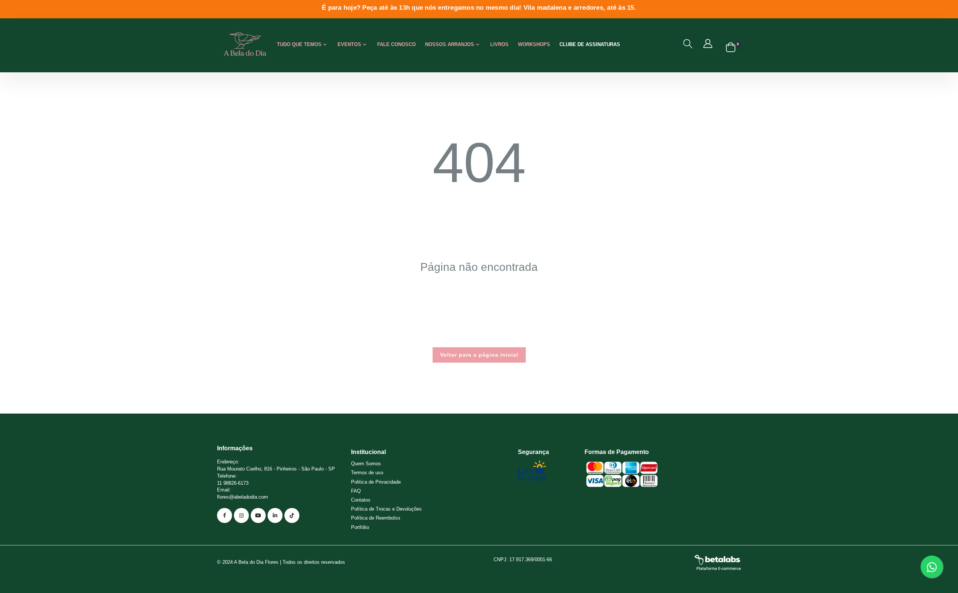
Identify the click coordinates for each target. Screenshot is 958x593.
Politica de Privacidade (376, 482)
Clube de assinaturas (589, 44)
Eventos (349, 44)
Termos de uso (367, 472)
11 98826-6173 (232, 483)
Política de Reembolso (375, 518)
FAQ (356, 491)
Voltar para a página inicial (479, 355)
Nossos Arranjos (449, 44)
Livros (499, 44)
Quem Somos (366, 463)
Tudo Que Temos (299, 44)
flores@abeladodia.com (242, 497)
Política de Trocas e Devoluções (386, 509)
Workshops (534, 44)
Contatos (360, 500)
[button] (687, 44)
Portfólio (360, 527)
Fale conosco (396, 44)
